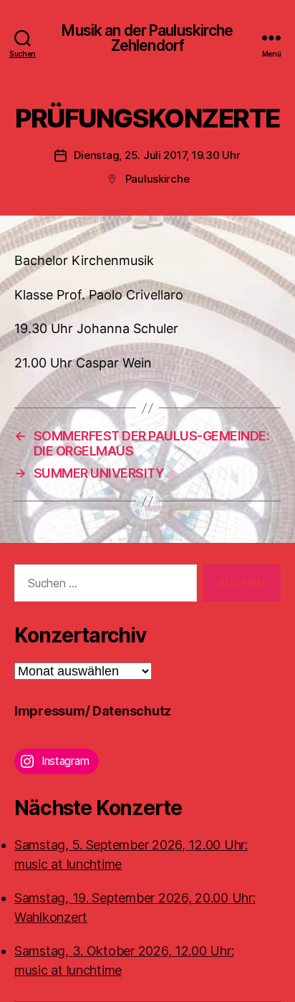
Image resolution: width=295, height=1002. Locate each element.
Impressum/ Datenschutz (92, 710)
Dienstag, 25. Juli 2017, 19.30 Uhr (157, 155)
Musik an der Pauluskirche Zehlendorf (147, 38)
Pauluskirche (157, 179)
